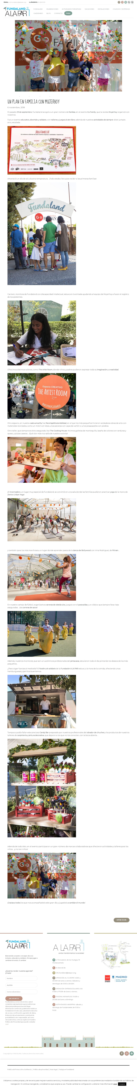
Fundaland (38, 9)
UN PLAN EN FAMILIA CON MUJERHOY (33, 102)
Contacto (58, 13)
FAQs (68, 13)
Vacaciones (89, 9)
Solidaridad (57, 96)
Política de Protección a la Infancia (19, 1069)
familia (24, 96)
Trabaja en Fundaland (66, 1069)
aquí (6, 1024)
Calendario (38, 13)
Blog (49, 13)
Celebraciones (52, 9)
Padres (44, 96)
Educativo (12, 96)
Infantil (34, 96)
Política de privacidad (40, 1069)
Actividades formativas (71, 9)
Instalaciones (103, 9)
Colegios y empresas (121, 9)
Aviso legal (53, 1069)
